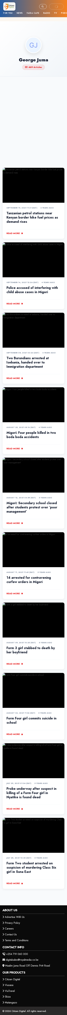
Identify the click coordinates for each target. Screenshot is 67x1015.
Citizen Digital (12, 979)
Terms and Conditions (16, 940)
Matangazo (11, 1002)
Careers (9, 928)
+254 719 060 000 (17, 954)
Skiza (8, 997)
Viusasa (9, 985)
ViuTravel (10, 991)
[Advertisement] (33, 116)
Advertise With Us (15, 917)
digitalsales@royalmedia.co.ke (22, 960)
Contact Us (11, 934)
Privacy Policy (12, 923)
